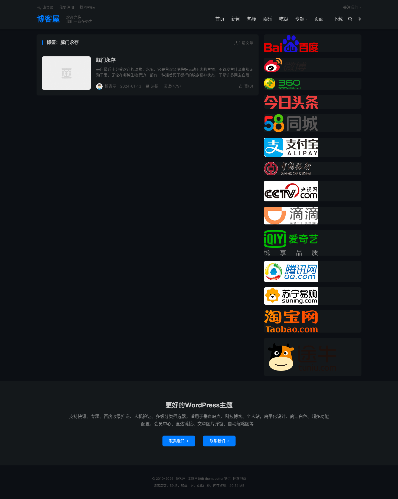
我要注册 (66, 7)
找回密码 (87, 7)
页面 (319, 19)
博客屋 (48, 19)
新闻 (235, 19)
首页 (219, 19)
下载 (338, 19)
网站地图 (239, 479)
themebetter (214, 479)
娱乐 (267, 19)
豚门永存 (106, 60)
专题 (299, 19)
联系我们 (178, 441)
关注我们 (350, 7)
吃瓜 (283, 19)
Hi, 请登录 (45, 7)
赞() (246, 86)
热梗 (251, 19)
